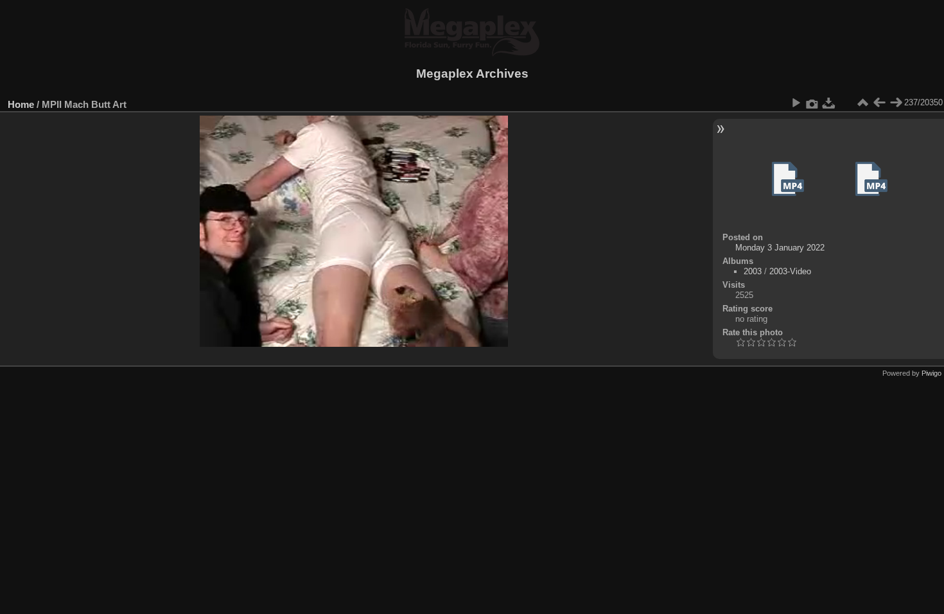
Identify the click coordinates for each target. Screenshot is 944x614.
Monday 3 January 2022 (780, 247)
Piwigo (931, 373)
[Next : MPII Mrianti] (895, 102)
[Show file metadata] (812, 102)
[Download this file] (829, 102)
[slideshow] (795, 102)
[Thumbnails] (862, 102)
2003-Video (790, 271)
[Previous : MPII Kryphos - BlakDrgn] (879, 102)
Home (21, 104)
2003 (753, 271)
